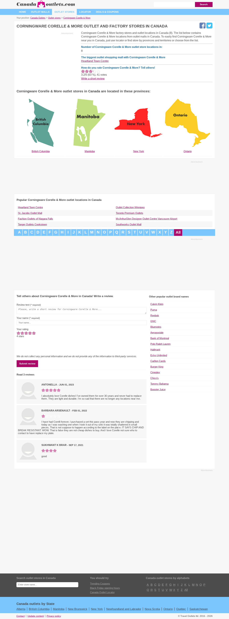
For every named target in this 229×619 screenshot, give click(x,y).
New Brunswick (77, 608)
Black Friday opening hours (105, 588)
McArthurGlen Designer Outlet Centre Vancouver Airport (146, 218)
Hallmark (155, 349)
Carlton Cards (158, 361)
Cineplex (155, 372)
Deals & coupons (107, 12)
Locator (85, 12)
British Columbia (39, 608)
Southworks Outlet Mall (128, 224)
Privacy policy (54, 616)
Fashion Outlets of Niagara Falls (35, 218)
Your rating (22, 329)
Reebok (154, 315)
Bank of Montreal (159, 338)
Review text (29, 304)
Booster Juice (157, 389)
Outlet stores (64, 12)
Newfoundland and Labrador (123, 608)
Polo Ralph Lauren (160, 343)
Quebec (181, 608)
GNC (153, 321)
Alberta (20, 608)
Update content (35, 616)
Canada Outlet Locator (102, 592)
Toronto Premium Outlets (129, 213)
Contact (20, 616)
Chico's (154, 378)
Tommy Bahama (159, 383)
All (178, 232)
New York (97, 608)
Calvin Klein (156, 304)
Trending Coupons (100, 583)
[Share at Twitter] (209, 25)
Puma (153, 309)
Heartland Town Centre (95, 61)
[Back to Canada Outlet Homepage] (46, 7)
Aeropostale (156, 332)
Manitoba (58, 608)
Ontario (168, 608)
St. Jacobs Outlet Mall (30, 213)
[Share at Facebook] (202, 25)
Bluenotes (155, 326)
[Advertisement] (45, 58)
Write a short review (93, 78)
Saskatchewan (198, 608)
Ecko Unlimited (158, 355)
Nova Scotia (152, 608)
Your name (28, 318)
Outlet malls (40, 12)
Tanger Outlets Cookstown (32, 224)
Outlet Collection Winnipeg (130, 207)
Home (22, 12)
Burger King (156, 366)
